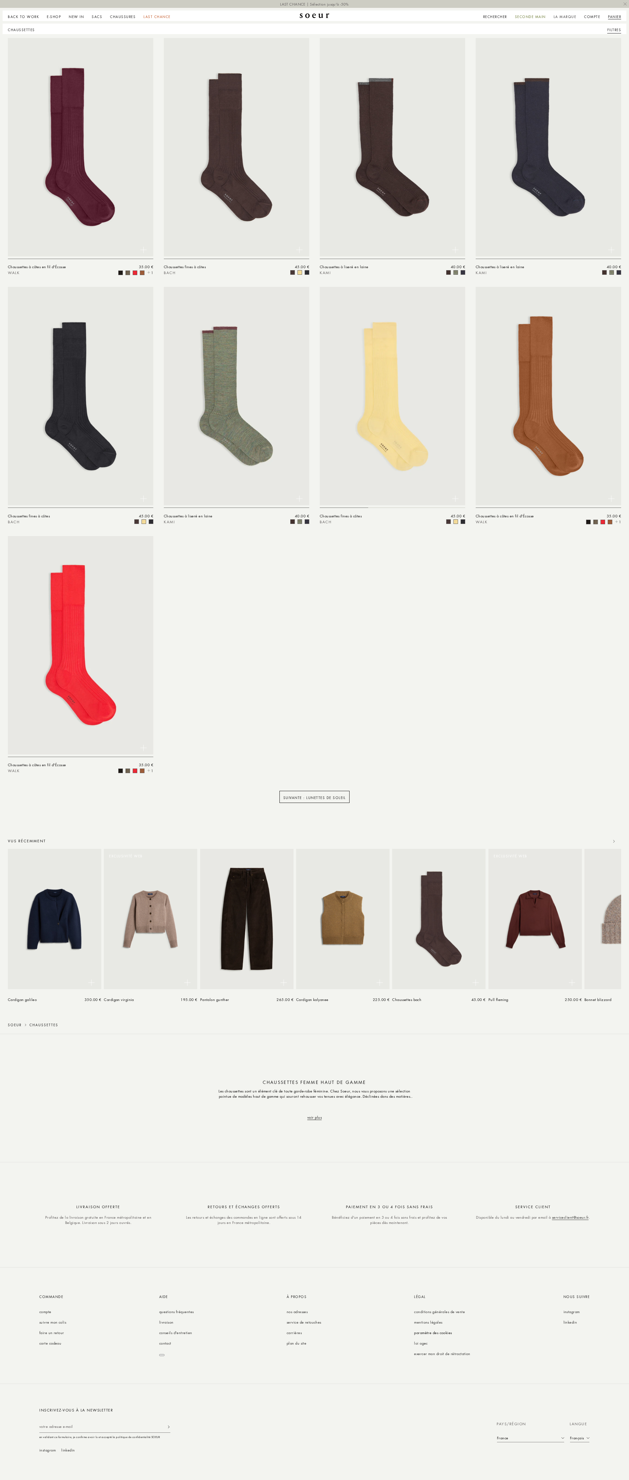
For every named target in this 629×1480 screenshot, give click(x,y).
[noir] (307, 272)
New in (76, 17)
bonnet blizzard (598, 999)
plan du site (296, 1343)
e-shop (54, 17)
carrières (294, 1332)
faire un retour (51, 1332)
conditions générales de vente (439, 1311)
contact (165, 1343)
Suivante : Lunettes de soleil (314, 797)
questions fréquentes (176, 1311)
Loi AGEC (421, 1343)
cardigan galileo (22, 999)
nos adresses (297, 1311)
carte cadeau (50, 1343)
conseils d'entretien (175, 1332)
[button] (54, 15)
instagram (571, 1311)
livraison (166, 1322)
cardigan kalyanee (312, 999)
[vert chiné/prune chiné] (455, 272)
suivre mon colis (52, 1322)
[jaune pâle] (299, 272)
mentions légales (428, 1322)
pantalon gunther (214, 999)
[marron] (120, 272)
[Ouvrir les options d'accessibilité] (161, 1355)
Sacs (97, 17)
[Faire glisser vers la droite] (614, 841)
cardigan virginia (119, 999)
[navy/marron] (463, 272)
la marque (565, 17)
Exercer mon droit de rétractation (442, 1353)
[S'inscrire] (168, 1427)
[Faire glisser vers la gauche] (599, 841)
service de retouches (304, 1322)
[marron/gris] (448, 272)
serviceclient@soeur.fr (570, 1217)
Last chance (157, 17)
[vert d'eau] (127, 272)
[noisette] (142, 272)
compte (45, 1311)
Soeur (15, 1025)
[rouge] (135, 272)
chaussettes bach (406, 999)
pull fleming (498, 999)
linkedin (570, 1322)
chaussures (123, 17)
